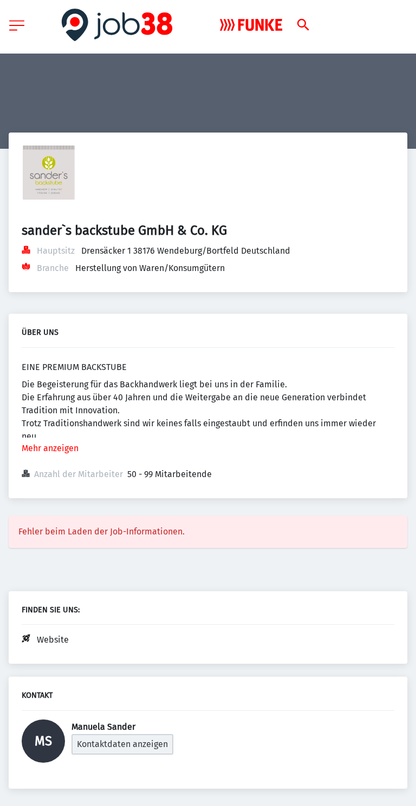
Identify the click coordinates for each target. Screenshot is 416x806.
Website (53, 640)
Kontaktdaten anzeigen (122, 744)
